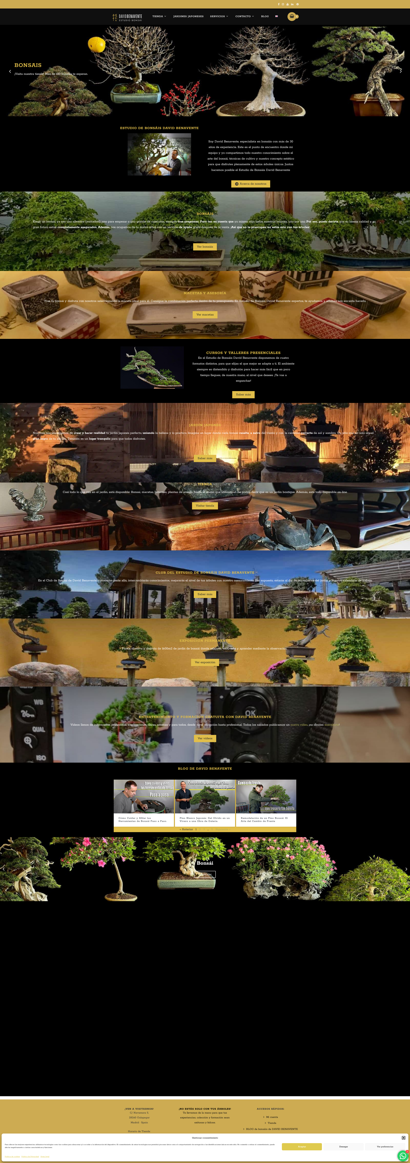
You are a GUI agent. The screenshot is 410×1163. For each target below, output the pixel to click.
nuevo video (299, 725)
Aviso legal (45, 1156)
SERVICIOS (217, 16)
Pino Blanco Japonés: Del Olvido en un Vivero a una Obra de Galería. (205, 820)
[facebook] (278, 4)
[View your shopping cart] (292, 16)
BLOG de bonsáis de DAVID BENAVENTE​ (272, 1129)
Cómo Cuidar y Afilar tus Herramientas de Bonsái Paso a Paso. (143, 820)
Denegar (343, 1146)
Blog (265, 16)
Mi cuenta (272, 1117)
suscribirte (331, 725)
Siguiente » (222, 829)
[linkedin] (292, 4)
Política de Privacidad (30, 1156)
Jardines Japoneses (188, 16)
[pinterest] (297, 4)
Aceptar (302, 1146)
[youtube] (288, 4)
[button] (403, 1137)
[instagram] (283, 4)
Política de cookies (12, 1156)
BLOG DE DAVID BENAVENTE (205, 769)
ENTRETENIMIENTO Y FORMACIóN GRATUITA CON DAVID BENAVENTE (205, 717)
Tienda (157, 16)
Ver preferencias (385, 1146)
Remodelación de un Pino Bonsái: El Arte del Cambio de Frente (264, 820)
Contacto (243, 16)
